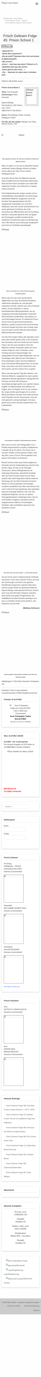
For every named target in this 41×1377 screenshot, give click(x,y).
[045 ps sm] (7, 46)
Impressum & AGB (13, 1306)
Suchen (33, 806)
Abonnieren (12, 842)
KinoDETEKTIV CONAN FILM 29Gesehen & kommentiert (15, 1009)
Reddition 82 (20, 1243)
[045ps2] (20, 258)
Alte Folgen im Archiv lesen (12, 986)
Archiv (20, 81)
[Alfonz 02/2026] (20, 1226)
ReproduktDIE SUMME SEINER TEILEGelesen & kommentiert (15, 908)
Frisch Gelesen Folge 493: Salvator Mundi (18, 1156)
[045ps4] (20, 641)
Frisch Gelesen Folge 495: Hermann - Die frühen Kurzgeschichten (19, 1130)
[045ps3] (20, 540)
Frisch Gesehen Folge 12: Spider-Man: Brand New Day (20, 1147)
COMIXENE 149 (20, 1215)
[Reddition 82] (20, 1240)
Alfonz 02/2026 (20, 1229)
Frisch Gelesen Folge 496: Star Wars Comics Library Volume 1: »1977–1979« (19, 1108)
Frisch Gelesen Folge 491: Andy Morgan (17, 1174)
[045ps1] (20, 422)
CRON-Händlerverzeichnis (26, 693)
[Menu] (36, 3)
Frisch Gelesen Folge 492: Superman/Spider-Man (15, 1165)
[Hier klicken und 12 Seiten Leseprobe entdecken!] (20, 768)
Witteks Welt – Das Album (20, 1236)
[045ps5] (20, 144)
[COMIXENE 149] (20, 1212)
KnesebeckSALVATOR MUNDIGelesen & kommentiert (13, 949)
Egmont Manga (7, 103)
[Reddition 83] (20, 1219)
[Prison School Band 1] (31, 96)
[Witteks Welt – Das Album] (20, 1233)
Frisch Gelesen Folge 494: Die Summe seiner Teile (20, 1139)
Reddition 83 (20, 1222)
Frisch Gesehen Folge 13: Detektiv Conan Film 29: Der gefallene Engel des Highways (19, 1119)
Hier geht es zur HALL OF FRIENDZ (20, 721)
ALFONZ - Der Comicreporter (16, 742)
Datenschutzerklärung (31, 1306)
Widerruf (36, 1310)
